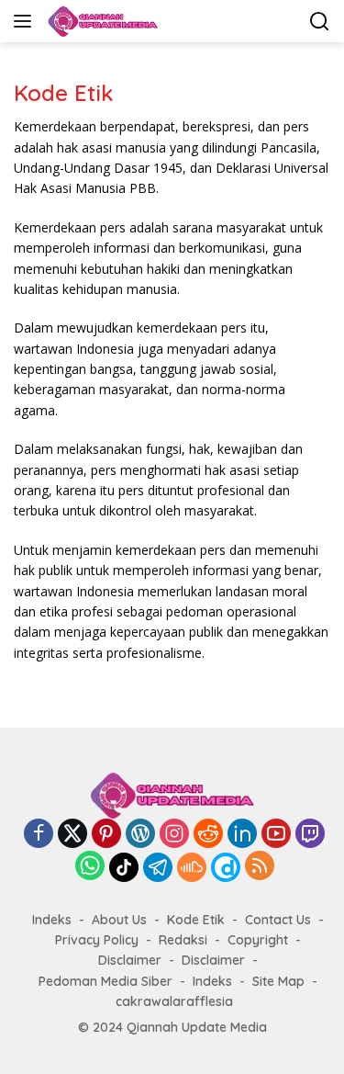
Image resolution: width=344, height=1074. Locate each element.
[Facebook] (38, 835)
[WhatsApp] (90, 867)
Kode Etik (196, 919)
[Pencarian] (319, 21)
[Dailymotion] (225, 867)
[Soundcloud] (191, 867)
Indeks (52, 919)
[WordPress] (140, 835)
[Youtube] (276, 835)
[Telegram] (157, 867)
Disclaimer (129, 960)
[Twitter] (72, 835)
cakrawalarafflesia (174, 1001)
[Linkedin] (242, 835)
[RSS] (259, 867)
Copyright (257, 940)
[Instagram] (174, 835)
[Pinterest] (106, 835)
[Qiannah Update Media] (100, 21)
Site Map (278, 981)
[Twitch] (310, 835)
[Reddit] (208, 835)
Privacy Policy (97, 940)
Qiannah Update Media (197, 1027)
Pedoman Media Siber (105, 981)
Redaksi (183, 940)
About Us (119, 919)
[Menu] (26, 21)
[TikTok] (124, 867)
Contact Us (278, 919)
